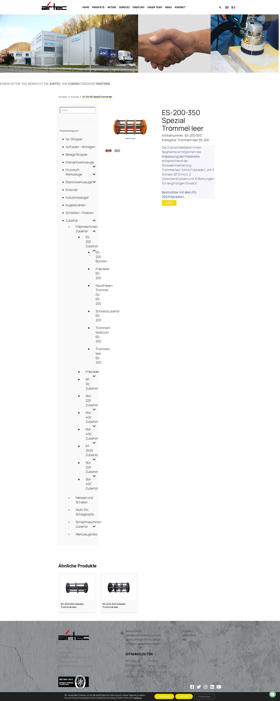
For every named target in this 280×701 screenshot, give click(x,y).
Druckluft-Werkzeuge (74, 172)
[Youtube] (219, 687)
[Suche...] (78, 110)
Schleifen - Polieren (80, 213)
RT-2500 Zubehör (92, 450)
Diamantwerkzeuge (80, 162)
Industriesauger (77, 197)
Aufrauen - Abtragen (80, 147)
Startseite (62, 96)
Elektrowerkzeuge (79, 182)
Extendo (72, 190)
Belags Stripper (77, 154)
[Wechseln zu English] (227, 7)
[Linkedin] (212, 687)
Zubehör (72, 220)
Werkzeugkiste (86, 534)
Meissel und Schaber (84, 499)
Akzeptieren (164, 696)
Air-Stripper (74, 139)
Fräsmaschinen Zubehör (87, 228)
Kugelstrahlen (76, 205)
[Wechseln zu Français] (233, 7)
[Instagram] (205, 687)
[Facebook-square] (192, 687)
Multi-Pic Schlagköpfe (85, 512)
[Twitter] (199, 687)
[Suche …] (220, 7)
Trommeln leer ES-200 (193, 140)
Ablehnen (184, 696)
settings (138, 697)
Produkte (75, 96)
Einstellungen (204, 696)
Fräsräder (92, 372)
